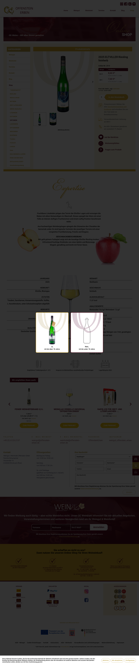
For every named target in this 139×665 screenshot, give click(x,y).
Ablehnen (106, 660)
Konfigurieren (130, 660)
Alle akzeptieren (117, 660)
